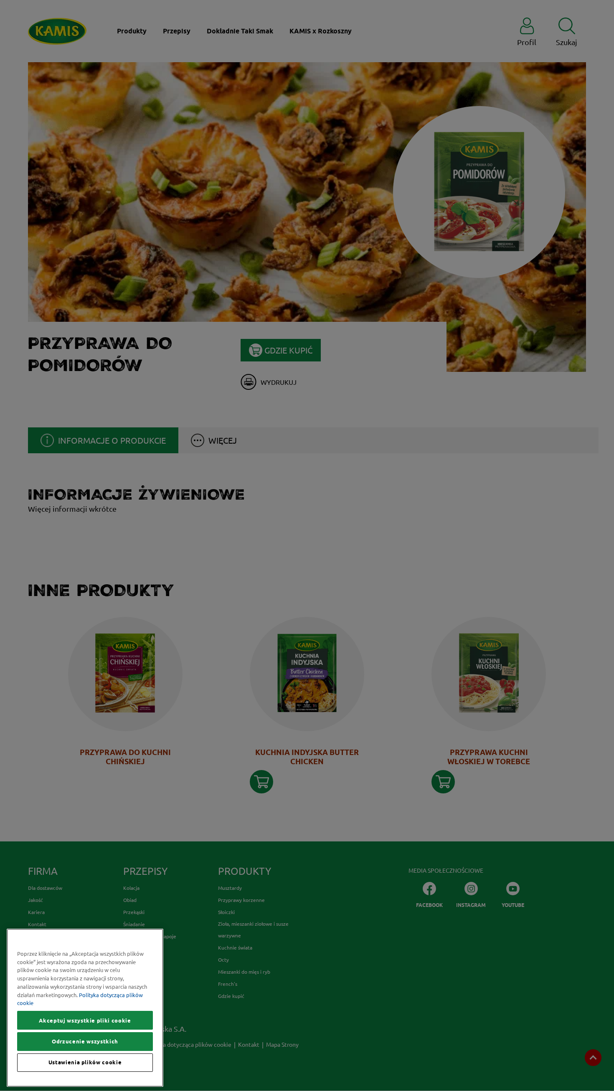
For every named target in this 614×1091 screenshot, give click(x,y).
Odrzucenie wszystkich (85, 1041)
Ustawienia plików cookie (85, 1062)
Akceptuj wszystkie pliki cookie (85, 1020)
